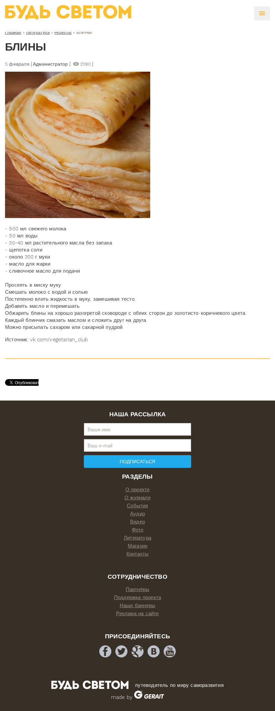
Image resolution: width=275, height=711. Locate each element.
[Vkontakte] (154, 651)
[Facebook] (105, 651)
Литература (38, 32)
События (137, 506)
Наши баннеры (137, 605)
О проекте (137, 490)
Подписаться (137, 461)
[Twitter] (121, 651)
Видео (137, 522)
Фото (138, 530)
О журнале (137, 498)
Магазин (137, 546)
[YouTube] (170, 651)
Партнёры (138, 589)
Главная (13, 32)
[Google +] (137, 651)
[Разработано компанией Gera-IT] (149, 697)
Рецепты (62, 32)
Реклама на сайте (137, 614)
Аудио (137, 514)
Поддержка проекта (137, 597)
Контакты (137, 554)
